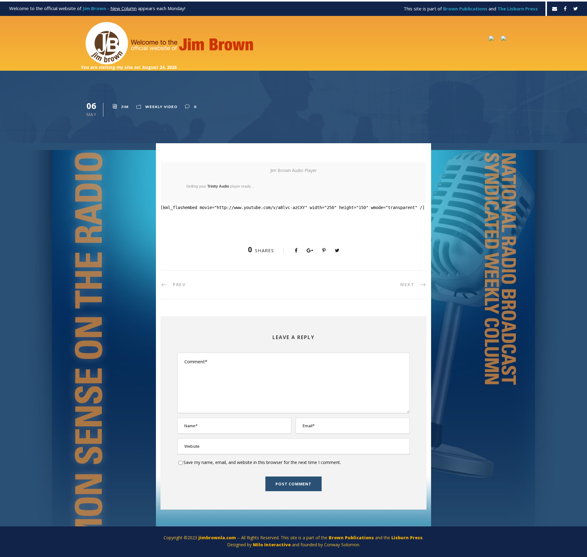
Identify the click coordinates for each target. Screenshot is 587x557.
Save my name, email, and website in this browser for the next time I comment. (262, 462)
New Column (123, 8)
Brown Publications (351, 537)
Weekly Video (161, 107)
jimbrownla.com (217, 537)
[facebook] (565, 8)
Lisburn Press (407, 537)
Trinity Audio (218, 186)
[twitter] (575, 8)
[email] (554, 8)
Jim (125, 107)
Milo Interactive (272, 545)
